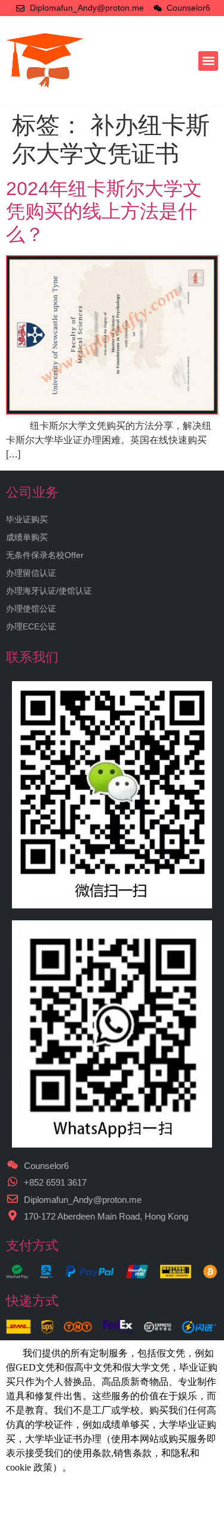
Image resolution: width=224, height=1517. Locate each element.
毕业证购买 (27, 519)
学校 (44, 1424)
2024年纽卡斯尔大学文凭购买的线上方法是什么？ (104, 211)
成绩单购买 (27, 537)
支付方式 (32, 1245)
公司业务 (32, 492)
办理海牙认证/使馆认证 (49, 590)
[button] (208, 61)
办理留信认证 (31, 573)
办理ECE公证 (31, 626)
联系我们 (32, 657)
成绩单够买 (125, 1424)
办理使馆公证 (31, 608)
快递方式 (32, 1300)
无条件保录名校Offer (45, 555)
